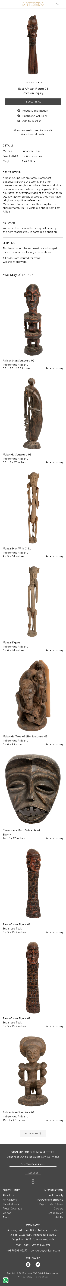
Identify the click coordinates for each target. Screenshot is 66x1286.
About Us (8, 1195)
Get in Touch (55, 1213)
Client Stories (11, 1204)
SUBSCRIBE (33, 1173)
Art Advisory (10, 1199)
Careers (58, 1208)
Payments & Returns (51, 1204)
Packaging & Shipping (50, 1199)
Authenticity (56, 1195)
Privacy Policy (25, 1277)
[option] (33, 44)
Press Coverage (12, 1208)
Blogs (6, 1217)
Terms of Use (41, 1277)
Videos (7, 1213)
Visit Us (59, 1217)
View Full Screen (34, 82)
